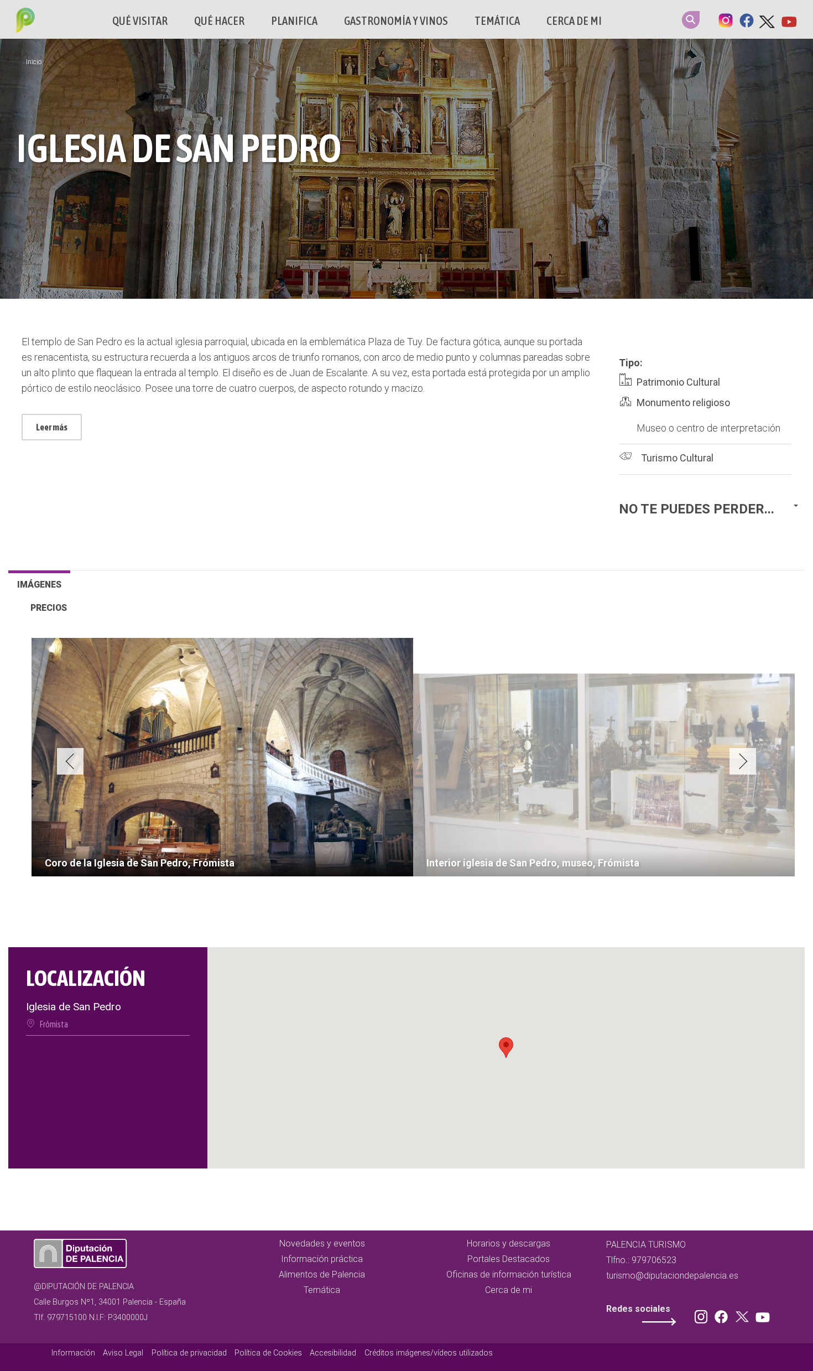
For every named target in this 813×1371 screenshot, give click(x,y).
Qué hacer (219, 20)
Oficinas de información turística (508, 1274)
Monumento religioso (683, 402)
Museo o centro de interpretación (708, 428)
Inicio (33, 62)
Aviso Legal (123, 1353)
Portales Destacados (508, 1259)
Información (73, 1353)
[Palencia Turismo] (23, 22)
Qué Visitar (140, 20)
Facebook (746, 19)
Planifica (294, 20)
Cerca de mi (574, 20)
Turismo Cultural (677, 458)
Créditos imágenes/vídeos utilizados (428, 1353)
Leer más (51, 427)
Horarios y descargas (508, 1243)
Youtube (788, 19)
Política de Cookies (268, 1353)
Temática (497, 20)
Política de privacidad (189, 1353)
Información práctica (322, 1259)
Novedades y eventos (322, 1243)
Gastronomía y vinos (396, 20)
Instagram (725, 19)
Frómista (53, 1024)
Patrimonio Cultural (678, 382)
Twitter (767, 19)
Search (691, 20)
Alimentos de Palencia (322, 1274)
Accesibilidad (333, 1353)
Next (742, 761)
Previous (70, 761)
